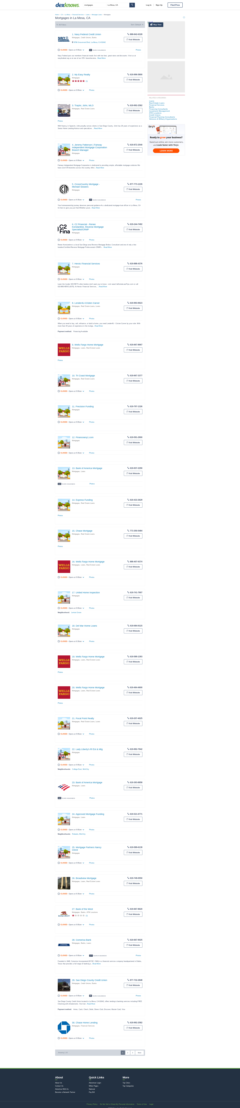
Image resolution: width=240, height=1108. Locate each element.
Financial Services (78, 14)
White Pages (93, 1086)
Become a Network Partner (65, 1092)
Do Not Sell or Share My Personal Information (117, 1104)
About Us (58, 1083)
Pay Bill (92, 1092)
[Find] (132, 5)
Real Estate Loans (88, 109)
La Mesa (67, 14)
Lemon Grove (76, 612)
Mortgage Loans (97, 14)
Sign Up (159, 5)
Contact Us (59, 1086)
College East (77, 769)
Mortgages (76, 37)
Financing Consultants (158, 109)
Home (57, 14)
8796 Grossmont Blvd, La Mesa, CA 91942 (90, 42)
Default (138, 25)
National (92, 1089)
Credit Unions (86, 37)
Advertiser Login (95, 1083)
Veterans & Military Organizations (163, 119)
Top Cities (126, 1083)
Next (139, 1053)
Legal (151, 1104)
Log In (149, 5)
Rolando (75, 834)
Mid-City (86, 769)
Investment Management (159, 111)
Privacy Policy (92, 1104)
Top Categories (128, 1086)
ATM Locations (92, 912)
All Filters (62, 25)
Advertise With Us (62, 1089)
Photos (138, 50)
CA (62, 14)
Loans (88, 14)
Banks (94, 37)
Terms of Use (142, 1104)
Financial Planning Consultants (162, 117)
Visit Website (134, 39)
